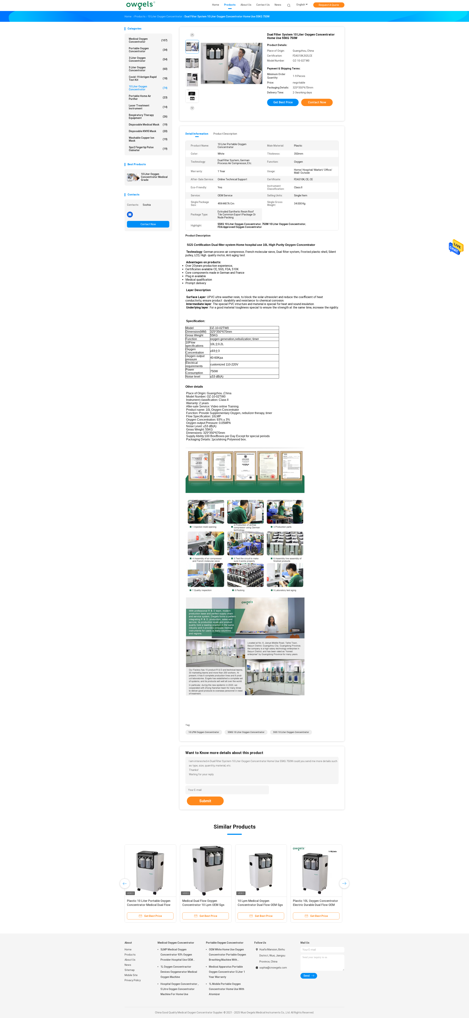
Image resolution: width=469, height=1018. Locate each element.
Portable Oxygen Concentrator (148, 50)
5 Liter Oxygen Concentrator (148, 69)
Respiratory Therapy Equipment (148, 116)
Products (130, 954)
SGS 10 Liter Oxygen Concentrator (291, 732)
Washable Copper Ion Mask (148, 139)
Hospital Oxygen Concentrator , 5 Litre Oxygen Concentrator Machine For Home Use (179, 989)
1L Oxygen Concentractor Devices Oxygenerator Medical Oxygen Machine (178, 971)
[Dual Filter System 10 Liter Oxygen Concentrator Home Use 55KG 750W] (231, 63)
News (128, 964)
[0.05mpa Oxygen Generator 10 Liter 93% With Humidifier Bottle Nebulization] (261, 870)
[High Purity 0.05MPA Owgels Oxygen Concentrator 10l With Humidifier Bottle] (205, 870)
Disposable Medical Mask (148, 124)
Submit (205, 801)
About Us (130, 959)
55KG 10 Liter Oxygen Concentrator (246, 732)
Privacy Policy (133, 980)
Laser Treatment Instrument (148, 107)
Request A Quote (329, 4)
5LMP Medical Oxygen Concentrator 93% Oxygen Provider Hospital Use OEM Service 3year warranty (176, 955)
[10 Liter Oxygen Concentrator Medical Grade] (133, 177)
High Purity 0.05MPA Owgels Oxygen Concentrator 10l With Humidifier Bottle (202, 905)
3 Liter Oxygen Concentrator (148, 59)
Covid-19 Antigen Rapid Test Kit (148, 78)
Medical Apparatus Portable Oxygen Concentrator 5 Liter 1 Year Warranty (227, 971)
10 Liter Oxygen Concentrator (148, 88)
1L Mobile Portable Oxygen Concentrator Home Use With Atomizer (226, 989)
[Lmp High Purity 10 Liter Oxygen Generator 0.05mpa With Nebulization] (150, 870)
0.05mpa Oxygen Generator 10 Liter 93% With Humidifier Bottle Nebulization (259, 905)
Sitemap (130, 970)
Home (128, 949)
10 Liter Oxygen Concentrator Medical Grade (154, 177)
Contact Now (148, 224)
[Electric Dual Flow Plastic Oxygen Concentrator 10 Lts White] (316, 870)
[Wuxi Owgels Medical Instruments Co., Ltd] (141, 5)
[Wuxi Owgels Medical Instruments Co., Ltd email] (130, 214)
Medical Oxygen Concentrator (148, 40)
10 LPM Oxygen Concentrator (204, 732)
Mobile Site (131, 975)
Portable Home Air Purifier (148, 97)
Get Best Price (283, 102)
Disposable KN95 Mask (148, 131)
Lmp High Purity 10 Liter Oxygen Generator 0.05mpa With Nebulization (148, 905)
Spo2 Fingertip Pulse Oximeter (148, 149)
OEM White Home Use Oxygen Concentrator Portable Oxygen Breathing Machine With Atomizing (227, 955)
